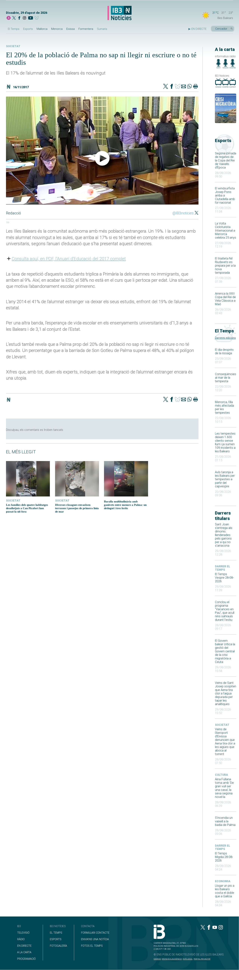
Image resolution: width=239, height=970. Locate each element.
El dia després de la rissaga (224, 351)
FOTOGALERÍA (58, 945)
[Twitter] (165, 87)
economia (222, 881)
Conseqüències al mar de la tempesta (225, 377)
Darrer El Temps (222, 568)
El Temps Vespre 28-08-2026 (224, 577)
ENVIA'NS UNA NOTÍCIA (95, 939)
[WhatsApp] (189, 87)
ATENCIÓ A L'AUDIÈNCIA (172, 959)
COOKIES (157, 959)
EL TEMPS (56, 932)
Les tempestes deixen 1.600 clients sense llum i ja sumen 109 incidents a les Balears (225, 442)
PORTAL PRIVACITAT (202, 959)
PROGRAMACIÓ (26, 958)
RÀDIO (21, 939)
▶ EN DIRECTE (197, 29)
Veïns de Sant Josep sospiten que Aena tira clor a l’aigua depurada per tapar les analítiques (225, 693)
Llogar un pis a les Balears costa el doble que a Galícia (224, 891)
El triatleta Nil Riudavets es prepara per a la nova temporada (225, 265)
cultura (221, 774)
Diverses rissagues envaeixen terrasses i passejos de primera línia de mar (77, 508)
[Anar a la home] (8, 18)
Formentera (85, 29)
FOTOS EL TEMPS (92, 945)
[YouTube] (30, 18)
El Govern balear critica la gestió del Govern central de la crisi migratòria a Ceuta (225, 651)
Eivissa (70, 29)
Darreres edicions (225, 337)
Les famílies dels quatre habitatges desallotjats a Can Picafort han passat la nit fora (27, 508)
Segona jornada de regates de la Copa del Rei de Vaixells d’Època (225, 160)
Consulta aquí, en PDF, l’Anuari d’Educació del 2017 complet (69, 258)
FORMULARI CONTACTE (95, 932)
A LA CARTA (24, 952)
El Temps (13, 29)
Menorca (57, 29)
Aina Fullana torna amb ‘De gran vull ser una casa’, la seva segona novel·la (224, 788)
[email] (183, 87)
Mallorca (42, 29)
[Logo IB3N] (119, 13)
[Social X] (14, 18)
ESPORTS (55, 939)
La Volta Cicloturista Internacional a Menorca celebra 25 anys (225, 230)
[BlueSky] (37, 18)
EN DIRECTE (24, 945)
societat (222, 725)
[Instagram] (24, 18)
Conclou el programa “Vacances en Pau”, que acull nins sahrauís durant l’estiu (224, 611)
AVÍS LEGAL (188, 959)
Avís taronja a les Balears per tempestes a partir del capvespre (225, 479)
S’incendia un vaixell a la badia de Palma (225, 821)
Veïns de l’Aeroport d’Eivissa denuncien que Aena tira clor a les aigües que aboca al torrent (225, 741)
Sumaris (102, 29)
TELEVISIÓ (23, 932)
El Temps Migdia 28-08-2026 (224, 857)
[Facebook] (19, 18)
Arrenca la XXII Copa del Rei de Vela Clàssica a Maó (225, 299)
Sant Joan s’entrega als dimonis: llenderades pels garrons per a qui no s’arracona (223, 535)
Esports (28, 29)
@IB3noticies (183, 213)
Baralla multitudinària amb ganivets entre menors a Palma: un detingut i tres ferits (125, 505)
